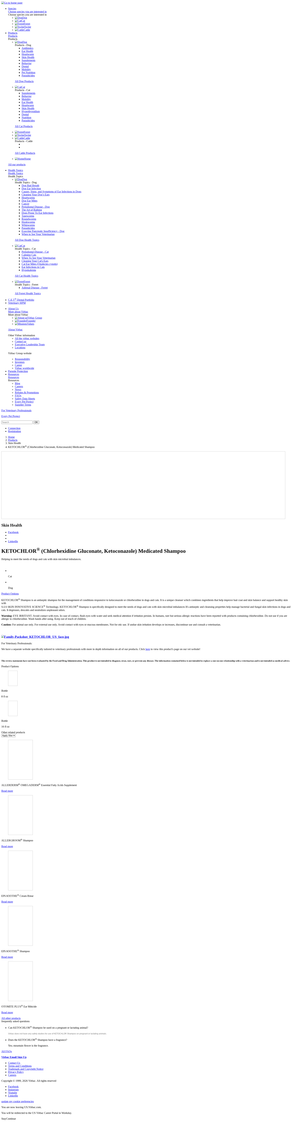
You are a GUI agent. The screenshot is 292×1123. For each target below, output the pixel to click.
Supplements (28, 60)
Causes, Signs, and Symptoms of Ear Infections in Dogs (51, 191)
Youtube (12, 1092)
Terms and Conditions (20, 1065)
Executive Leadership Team (30, 344)
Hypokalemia (29, 270)
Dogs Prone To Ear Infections (37, 212)
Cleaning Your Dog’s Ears (36, 194)
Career (18, 365)
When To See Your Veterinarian (38, 257)
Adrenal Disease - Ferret (35, 287)
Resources (13, 374)
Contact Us (14, 1062)
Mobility (26, 69)
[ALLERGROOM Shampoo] (20, 834)
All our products (17, 164)
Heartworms (28, 197)
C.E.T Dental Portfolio (21, 299)
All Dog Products (24, 81)
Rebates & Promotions (27, 392)
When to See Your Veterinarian (38, 234)
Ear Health (27, 51)
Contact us (20, 341)
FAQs (18, 395)
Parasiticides (28, 75)
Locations (20, 347)
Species (12, 8)
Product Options (10, 593)
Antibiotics (27, 48)
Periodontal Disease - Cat (35, 251)
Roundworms (29, 219)
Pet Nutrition (28, 72)
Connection (14, 428)
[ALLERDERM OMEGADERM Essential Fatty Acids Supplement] (20, 778)
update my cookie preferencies (17, 1101)
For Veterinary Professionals (16, 410)
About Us (13, 308)
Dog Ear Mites (29, 200)
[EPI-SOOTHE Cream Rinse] (20, 889)
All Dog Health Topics (27, 240)
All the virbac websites (27, 338)
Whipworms (28, 225)
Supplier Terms (23, 404)
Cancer (25, 203)
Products (12, 32)
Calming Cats (29, 254)
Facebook (13, 532)
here (147, 649)
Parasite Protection (18, 371)
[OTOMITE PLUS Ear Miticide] (20, 1000)
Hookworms (28, 222)
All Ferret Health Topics (28, 293)
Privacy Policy (16, 1072)
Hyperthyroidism (31, 111)
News (18, 389)
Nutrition (26, 117)
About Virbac (15, 329)
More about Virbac (18, 311)
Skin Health (28, 57)
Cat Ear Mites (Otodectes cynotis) (40, 264)
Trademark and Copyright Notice (25, 1069)
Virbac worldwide (24, 368)
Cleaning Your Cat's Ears (35, 260)
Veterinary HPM (17, 302)
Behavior (26, 63)
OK (36, 422)
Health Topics (15, 170)
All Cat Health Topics (26, 275)
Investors (20, 362)
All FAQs (6, 1051)
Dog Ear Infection (31, 188)
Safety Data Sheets (25, 398)
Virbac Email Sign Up (14, 1057)
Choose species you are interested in (27, 11)
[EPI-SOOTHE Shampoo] (20, 944)
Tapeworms (28, 215)
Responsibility (22, 359)
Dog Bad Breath (30, 185)
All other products (11, 1018)
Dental (25, 66)
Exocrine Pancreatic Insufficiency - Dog (43, 231)
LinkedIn (13, 541)
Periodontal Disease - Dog (36, 206)
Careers (19, 386)
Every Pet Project (24, 401)
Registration (14, 431)
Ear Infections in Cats (33, 267)
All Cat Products (24, 126)
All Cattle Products (25, 153)
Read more (7, 790)
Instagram (13, 1089)
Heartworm (28, 54)
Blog (17, 383)
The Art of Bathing (32, 209)
